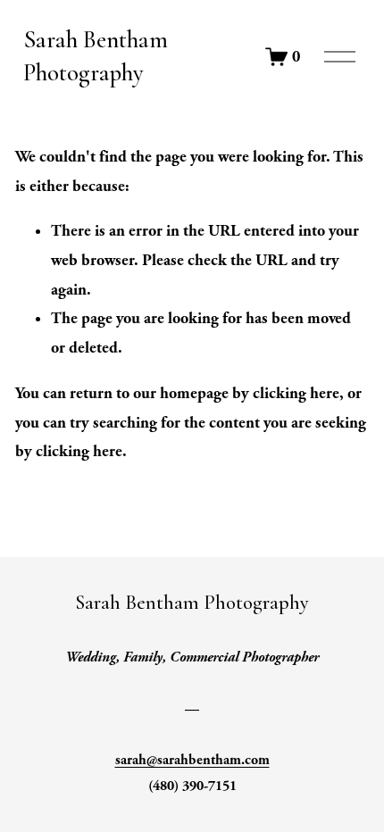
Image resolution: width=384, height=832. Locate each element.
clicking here (296, 393)
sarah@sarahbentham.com (192, 760)
